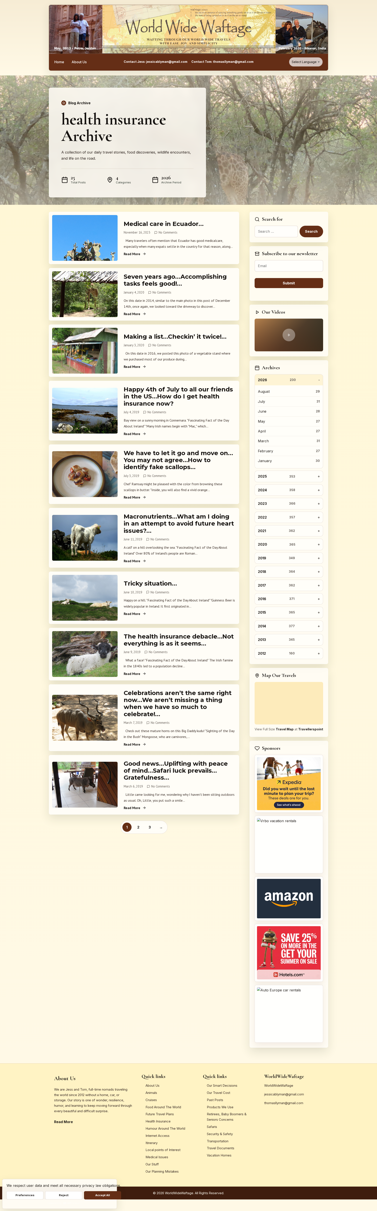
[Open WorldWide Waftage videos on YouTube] (289, 335)
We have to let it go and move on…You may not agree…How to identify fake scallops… (178, 460)
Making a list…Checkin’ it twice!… (175, 336)
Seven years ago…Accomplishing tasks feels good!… (175, 280)
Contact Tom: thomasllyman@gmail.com (222, 61)
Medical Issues (157, 1157)
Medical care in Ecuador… (164, 223)
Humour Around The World (165, 1128)
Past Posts (215, 1100)
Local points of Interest (163, 1150)
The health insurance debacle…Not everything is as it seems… (179, 640)
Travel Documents (220, 1148)
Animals (151, 1093)
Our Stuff (152, 1164)
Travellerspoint (310, 729)
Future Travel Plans (160, 1114)
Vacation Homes (219, 1155)
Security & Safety (220, 1134)
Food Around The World (163, 1107)
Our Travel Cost (218, 1093)
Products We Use (220, 1107)
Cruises (151, 1100)
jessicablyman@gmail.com (284, 1094)
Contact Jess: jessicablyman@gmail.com (155, 61)
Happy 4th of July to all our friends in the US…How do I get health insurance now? (178, 396)
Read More (132, 254)
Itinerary (152, 1143)
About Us (79, 62)
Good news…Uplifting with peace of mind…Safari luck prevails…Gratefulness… (176, 770)
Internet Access (158, 1136)
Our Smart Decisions (222, 1085)
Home (59, 62)
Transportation (217, 1141)
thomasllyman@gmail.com (283, 1103)
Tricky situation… (150, 583)
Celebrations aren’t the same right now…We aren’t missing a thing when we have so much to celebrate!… (177, 703)
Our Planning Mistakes (162, 1171)
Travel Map (285, 729)
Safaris (212, 1127)
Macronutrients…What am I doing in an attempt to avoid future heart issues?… (179, 523)
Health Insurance (158, 1121)
